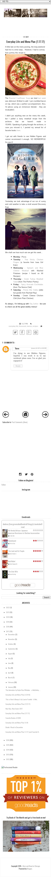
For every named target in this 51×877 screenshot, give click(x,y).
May (9, 668)
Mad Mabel (11, 561)
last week (42, 98)
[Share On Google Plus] (29, 332)
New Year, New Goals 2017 (14, 709)
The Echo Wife (13, 571)
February (11, 682)
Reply (18, 366)
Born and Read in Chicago (31, 866)
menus (29, 326)
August (10, 653)
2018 (7, 626)
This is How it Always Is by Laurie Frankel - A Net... (22, 699)
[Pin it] (36, 332)
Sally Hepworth (13, 564)
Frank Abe (12, 536)
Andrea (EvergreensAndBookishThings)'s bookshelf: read (23, 525)
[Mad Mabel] (5, 567)
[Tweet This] (15, 332)
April (9, 673)
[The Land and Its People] (5, 557)
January (10, 687)
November (11, 639)
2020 (8, 617)
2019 (7, 622)
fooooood (22, 326)
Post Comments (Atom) (19, 422)
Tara (17, 348)
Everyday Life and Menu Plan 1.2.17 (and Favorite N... (23, 732)
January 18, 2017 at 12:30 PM (38, 348)
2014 (7, 750)
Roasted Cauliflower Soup (19, 98)
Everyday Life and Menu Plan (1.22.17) (18, 704)
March (10, 677)
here (18, 130)
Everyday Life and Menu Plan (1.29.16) (18, 695)
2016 (7, 740)
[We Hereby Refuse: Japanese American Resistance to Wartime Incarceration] (5, 537)
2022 (8, 607)
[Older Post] (45, 417)
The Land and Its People (16, 551)
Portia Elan (12, 543)
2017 (7, 631)
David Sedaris (13, 554)
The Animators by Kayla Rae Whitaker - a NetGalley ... (23, 690)
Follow (3, 484)
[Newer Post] (5, 417)
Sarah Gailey (13, 574)
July (9, 658)
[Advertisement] (18, 452)
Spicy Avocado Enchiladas (32, 284)
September (11, 649)
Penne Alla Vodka (30, 290)
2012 (7, 759)
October (10, 644)
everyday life (13, 326)
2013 (7, 754)
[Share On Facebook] (22, 332)
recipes (35, 326)
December (11, 634)
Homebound (12, 541)
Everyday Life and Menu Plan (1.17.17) (18, 713)
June (9, 663)
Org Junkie (34, 304)
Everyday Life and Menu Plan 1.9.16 (17, 722)
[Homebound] (5, 547)
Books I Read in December (14, 727)
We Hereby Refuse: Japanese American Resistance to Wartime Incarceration (24, 531)
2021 (7, 612)
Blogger (29, 868)
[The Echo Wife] (5, 577)
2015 (7, 745)
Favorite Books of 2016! (13, 718)
